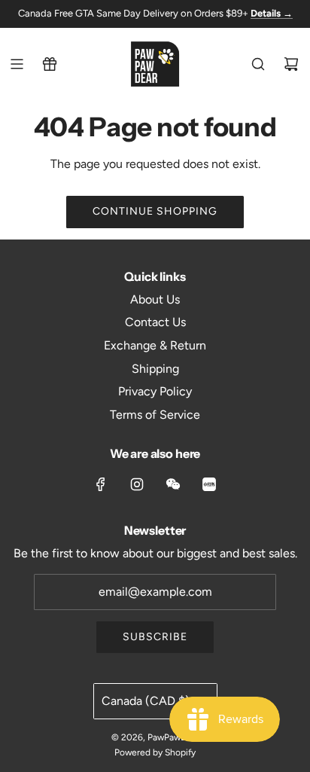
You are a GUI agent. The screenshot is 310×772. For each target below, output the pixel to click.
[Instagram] (136, 484)
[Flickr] (173, 484)
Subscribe (155, 636)
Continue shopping (155, 211)
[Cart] (291, 64)
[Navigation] (16, 64)
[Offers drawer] (49, 64)
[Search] (258, 64)
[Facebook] (100, 484)
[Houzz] (209, 484)
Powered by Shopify (155, 752)
